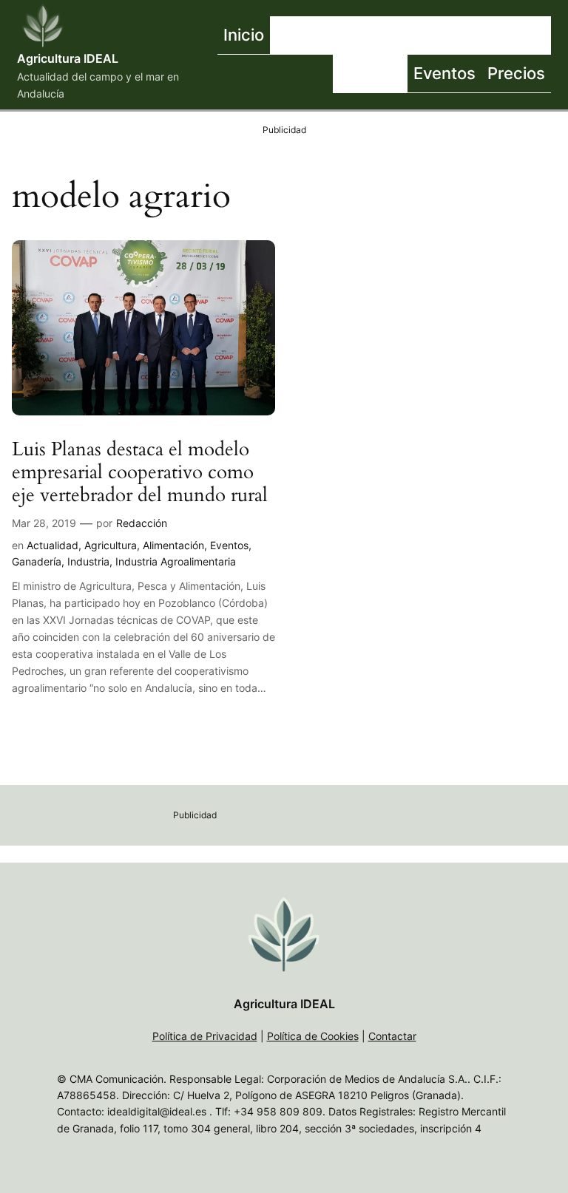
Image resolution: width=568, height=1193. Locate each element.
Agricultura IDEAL (67, 58)
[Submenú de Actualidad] (372, 35)
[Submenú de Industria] (547, 35)
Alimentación (173, 545)
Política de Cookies (313, 1036)
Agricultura (110, 545)
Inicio (243, 34)
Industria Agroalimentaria (175, 561)
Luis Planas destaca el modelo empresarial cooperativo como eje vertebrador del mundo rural (140, 472)
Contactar (392, 1036)
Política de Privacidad (204, 1036)
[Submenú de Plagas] (404, 74)
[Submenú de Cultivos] (457, 35)
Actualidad (52, 545)
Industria (88, 561)
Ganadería (36, 561)
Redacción (141, 523)
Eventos (229, 545)
